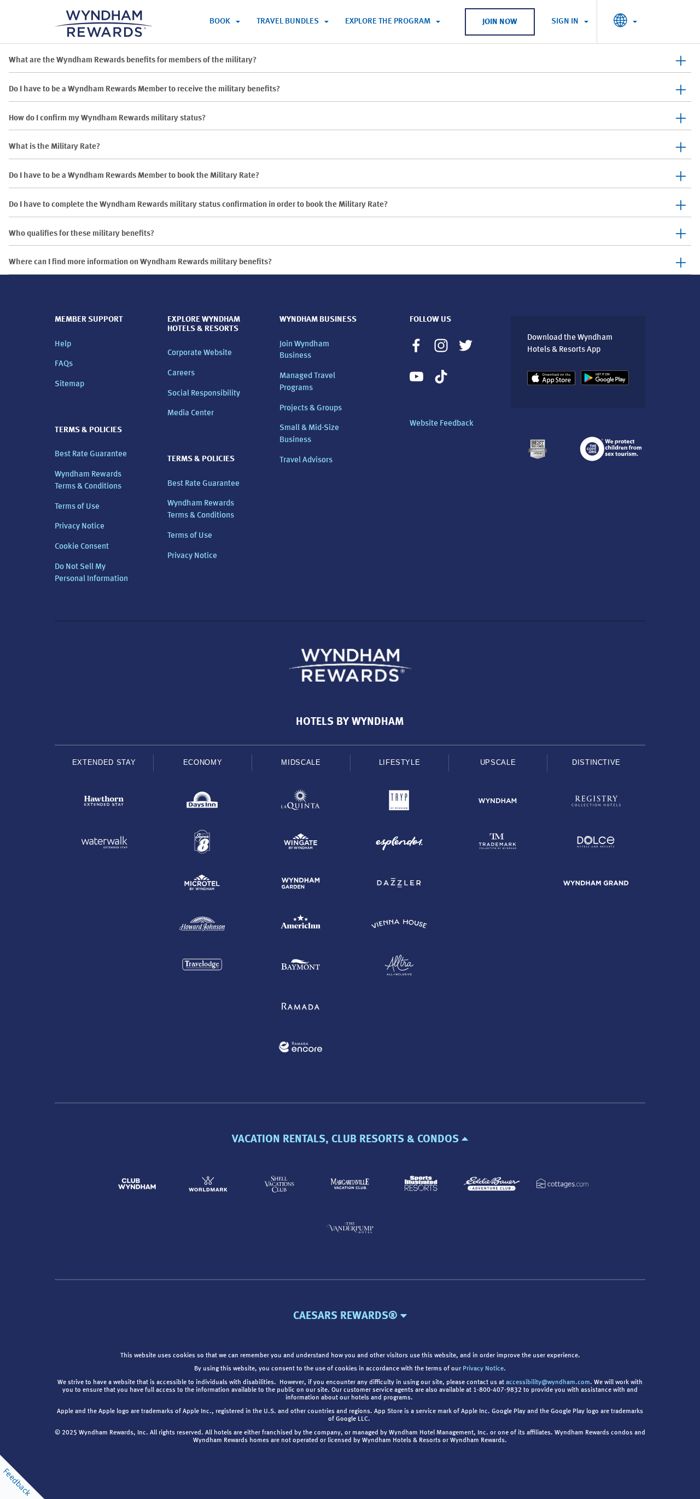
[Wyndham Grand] (596, 885)
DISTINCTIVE (596, 762)
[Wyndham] (497, 803)
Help (63, 344)
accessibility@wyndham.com (548, 1382)
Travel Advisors (305, 460)
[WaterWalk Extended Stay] (104, 844)
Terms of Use (77, 507)
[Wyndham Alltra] (399, 967)
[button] (350, 1139)
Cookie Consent (82, 547)
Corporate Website (199, 353)
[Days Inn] (202, 803)
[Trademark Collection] (497, 844)
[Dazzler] (399, 885)
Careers (181, 373)
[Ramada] (301, 1008)
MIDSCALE (300, 762)
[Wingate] (301, 844)
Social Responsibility (203, 394)
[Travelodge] (202, 967)
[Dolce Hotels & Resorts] (596, 844)
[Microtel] (202, 885)
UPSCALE (498, 762)
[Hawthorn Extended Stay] (104, 803)
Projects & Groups (310, 408)
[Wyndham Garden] (301, 885)
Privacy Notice (79, 526)
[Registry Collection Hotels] (596, 803)
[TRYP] (399, 803)
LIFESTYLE (400, 762)
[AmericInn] (301, 926)
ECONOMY (203, 762)
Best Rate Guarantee (91, 454)
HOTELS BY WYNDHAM (350, 722)
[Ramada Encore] (301, 1049)
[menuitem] (224, 22)
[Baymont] (301, 967)
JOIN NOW (499, 22)
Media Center (190, 413)
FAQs (64, 364)
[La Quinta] (301, 803)
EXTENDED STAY (104, 762)
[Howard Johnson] (202, 926)
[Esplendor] (399, 844)
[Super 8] (202, 844)
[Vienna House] (399, 926)
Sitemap (69, 384)
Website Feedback (442, 424)
